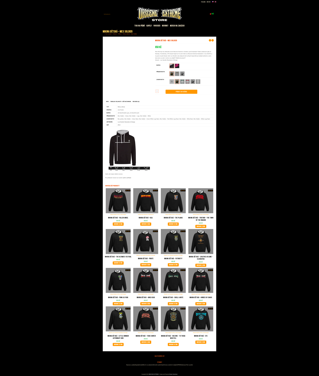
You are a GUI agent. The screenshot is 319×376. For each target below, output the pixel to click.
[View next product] (212, 40)
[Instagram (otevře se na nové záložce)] (107, 2)
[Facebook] (156, 369)
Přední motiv (160, 71)
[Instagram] (158, 369)
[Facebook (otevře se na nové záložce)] (106, 2)
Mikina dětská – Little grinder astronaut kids (118, 337)
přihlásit (129, 177)
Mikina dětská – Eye (201, 336)
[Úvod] (103, 34)
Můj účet (209, 2)
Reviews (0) (136, 101)
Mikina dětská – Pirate (146, 258)
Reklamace (183, 365)
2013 (119, 125)
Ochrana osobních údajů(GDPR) (171, 365)
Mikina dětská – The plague (173, 218)
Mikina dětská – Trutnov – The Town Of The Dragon (200, 219)
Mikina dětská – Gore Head (146, 297)
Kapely (137, 365)
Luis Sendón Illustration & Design (126, 122)
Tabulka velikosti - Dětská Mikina (120, 101)
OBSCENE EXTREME (154, 374)
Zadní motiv (160, 79)
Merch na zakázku (147, 365)
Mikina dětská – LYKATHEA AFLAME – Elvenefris (201, 258)
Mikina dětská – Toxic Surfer (146, 336)
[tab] (107, 102)
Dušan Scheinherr (173, 374)
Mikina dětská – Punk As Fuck (118, 297)
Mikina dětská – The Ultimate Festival (118, 257)
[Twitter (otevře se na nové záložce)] (111, 2)
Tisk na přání (189, 365)
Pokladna (203, 2)
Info (107, 101)
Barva (158, 65)
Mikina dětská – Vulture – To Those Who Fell (173, 337)
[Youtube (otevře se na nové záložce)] (109, 2)
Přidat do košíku (181, 92)
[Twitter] (162, 369)
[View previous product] (210, 40)
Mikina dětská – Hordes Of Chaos (201, 297)
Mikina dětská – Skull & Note (173, 297)
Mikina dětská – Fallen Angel (118, 218)
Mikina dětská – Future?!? (173, 258)
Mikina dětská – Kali (146, 218)
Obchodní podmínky (157, 365)
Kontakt (141, 365)
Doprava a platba (130, 365)
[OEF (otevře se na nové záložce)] (104, 2)
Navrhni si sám (118, 224)
